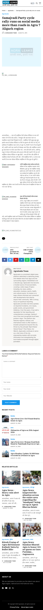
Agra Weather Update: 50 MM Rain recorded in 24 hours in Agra (25, 454)
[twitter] (13, 588)
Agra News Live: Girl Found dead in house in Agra (25, 420)
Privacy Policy (14, 607)
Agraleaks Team (10, 33)
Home (3, 10)
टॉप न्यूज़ (32, 487)
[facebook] (3, 588)
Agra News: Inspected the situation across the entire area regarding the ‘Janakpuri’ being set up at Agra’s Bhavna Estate (31, 498)
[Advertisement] (21, 112)
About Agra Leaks (27, 607)
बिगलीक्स (13, 416)
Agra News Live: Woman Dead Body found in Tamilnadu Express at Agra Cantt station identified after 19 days (26, 444)
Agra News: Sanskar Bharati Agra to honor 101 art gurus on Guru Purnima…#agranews (31, 548)
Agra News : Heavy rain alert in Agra (10, 492)
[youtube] (6, 588)
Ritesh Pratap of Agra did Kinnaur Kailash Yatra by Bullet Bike (11, 546)
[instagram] (9, 588)
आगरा (12, 427)
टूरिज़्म (11, 539)
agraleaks (11, 10)
